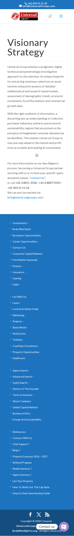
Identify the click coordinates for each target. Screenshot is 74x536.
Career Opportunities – (26, 241)
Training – (18, 339)
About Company (22, 401)
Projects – (18, 321)
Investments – (21, 222)
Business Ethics (21, 413)
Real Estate (19, 333)
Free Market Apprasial (25, 259)
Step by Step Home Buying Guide (31, 493)
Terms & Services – (23, 394)
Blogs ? (16, 450)
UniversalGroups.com (29, 525)
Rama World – (20, 327)
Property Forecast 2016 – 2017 (30, 456)
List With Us (19, 296)
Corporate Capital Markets (28, 253)
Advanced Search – (23, 376)
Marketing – (19, 315)
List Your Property (23, 481)
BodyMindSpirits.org (24, 530)
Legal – (16, 284)
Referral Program (22, 462)
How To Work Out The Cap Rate (31, 487)
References (19, 431)
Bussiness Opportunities (27, 235)
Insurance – (19, 272)
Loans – (17, 302)
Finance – (18, 266)
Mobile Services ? (22, 468)
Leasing (17, 278)
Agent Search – (21, 370)
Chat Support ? (21, 444)
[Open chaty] (64, 527)
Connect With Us (22, 437)
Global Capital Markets (25, 407)
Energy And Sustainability (27, 419)
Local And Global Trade (25, 308)
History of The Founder (26, 388)
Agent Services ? (22, 474)
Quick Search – (21, 382)
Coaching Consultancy (25, 345)
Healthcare (19, 358)
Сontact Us (19, 247)
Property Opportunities (26, 352)
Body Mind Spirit (22, 229)
